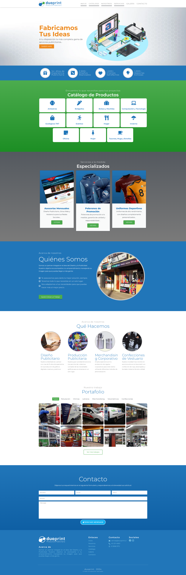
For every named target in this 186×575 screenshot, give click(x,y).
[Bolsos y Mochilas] (106, 103)
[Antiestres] (52, 103)
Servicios (119, 4)
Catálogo (94, 4)
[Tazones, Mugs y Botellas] (120, 132)
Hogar (106, 124)
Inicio (84, 4)
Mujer (93, 139)
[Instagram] (133, 540)
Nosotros (106, 4)
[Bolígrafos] (79, 103)
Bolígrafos (79, 109)
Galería (130, 4)
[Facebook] (130, 540)
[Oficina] (65, 132)
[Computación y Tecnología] (133, 103)
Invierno (133, 124)
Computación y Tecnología (134, 109)
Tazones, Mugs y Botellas (120, 139)
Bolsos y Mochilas (106, 109)
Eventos (79, 124)
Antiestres (52, 109)
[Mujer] (93, 132)
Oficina (66, 139)
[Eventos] (79, 117)
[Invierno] (133, 117)
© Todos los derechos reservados (93, 571)
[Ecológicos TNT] (52, 117)
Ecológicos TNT (52, 124)
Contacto (142, 4)
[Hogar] (106, 117)
